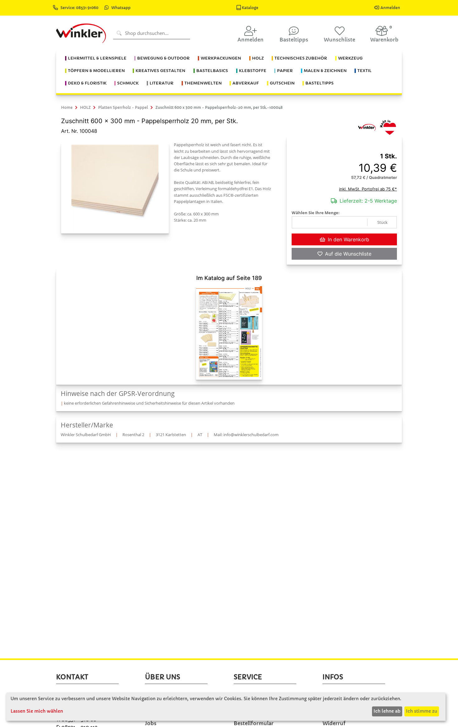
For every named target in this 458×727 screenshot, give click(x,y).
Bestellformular (254, 723)
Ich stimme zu (421, 711)
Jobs (150, 723)
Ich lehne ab (387, 711)
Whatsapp (121, 7)
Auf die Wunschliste (348, 254)
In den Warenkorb (348, 239)
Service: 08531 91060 (79, 7)
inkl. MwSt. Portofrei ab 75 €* (368, 188)
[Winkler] (366, 127)
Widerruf (334, 723)
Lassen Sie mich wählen (37, 711)
